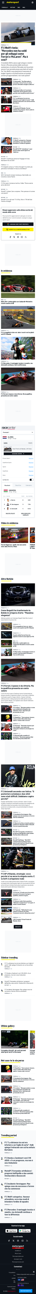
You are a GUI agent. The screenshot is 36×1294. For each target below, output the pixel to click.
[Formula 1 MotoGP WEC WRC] (18, 432)
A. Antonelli (13, 508)
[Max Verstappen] (7, 504)
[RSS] (25, 237)
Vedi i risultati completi (25, 514)
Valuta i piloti (10, 513)
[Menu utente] (32, 2)
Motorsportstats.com (18, 1262)
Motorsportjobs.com (18, 1256)
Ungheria (12, 490)
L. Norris (12, 500)
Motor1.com (18, 1253)
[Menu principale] (3, 2)
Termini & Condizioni (12, 1286)
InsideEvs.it (18, 1250)
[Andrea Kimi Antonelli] (7, 508)
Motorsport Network (14, 1291)
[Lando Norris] (7, 500)
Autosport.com (18, 1259)
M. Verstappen (14, 504)
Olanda (10, 437)
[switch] (31, 480)
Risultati (31, 458)
